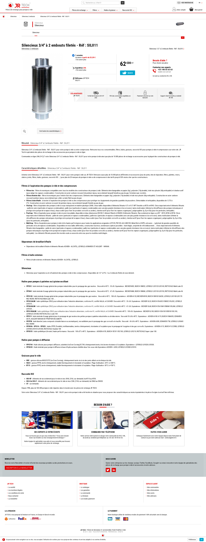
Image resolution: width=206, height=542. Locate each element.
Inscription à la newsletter (19, 468)
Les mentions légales (15, 490)
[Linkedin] (114, 470)
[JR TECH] (3, 16)
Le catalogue (85, 487)
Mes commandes (153, 487)
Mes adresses (151, 496)
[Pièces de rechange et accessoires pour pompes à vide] (19, 5)
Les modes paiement (88, 499)
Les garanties (85, 490)
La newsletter (12, 499)
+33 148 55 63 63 (187, 3)
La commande (85, 493)
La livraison (84, 496)
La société (11, 487)
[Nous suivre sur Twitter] (108, 470)
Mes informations (153, 490)
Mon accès (150, 493)
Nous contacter (13, 496)
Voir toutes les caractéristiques (49, 131)
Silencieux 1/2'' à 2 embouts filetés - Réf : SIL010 (166, 49)
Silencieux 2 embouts (30, 49)
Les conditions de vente (16, 493)
